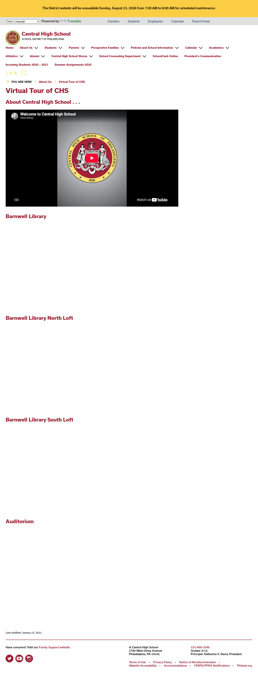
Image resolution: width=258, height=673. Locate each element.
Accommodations (175, 665)
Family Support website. (54, 647)
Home (9, 47)
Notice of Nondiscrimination (197, 662)
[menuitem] (91, 21)
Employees (155, 21)
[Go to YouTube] (19, 657)
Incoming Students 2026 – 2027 (27, 64)
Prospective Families (105, 47)
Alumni (34, 56)
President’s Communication (202, 56)
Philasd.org (244, 665)
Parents (74, 47)
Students (134, 21)
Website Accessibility (143, 665)
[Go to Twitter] (9, 657)
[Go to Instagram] (29, 657)
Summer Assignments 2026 (73, 64)
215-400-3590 (200, 647)
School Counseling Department (120, 56)
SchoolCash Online (165, 56)
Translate (74, 21)
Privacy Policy (162, 662)
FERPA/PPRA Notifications (212, 665)
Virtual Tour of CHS (72, 81)
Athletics (12, 56)
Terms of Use (137, 662)
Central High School (46, 34)
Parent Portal (201, 21)
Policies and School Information (152, 47)
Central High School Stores (69, 56)
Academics (216, 47)
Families (113, 21)
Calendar (177, 21)
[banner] (129, 56)
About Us (26, 47)
